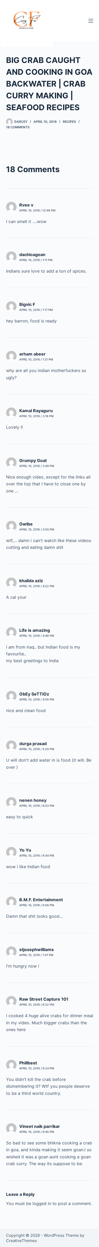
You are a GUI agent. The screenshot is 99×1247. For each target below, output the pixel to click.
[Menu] (90, 20)
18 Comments (18, 127)
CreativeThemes (21, 1240)
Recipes (69, 122)
